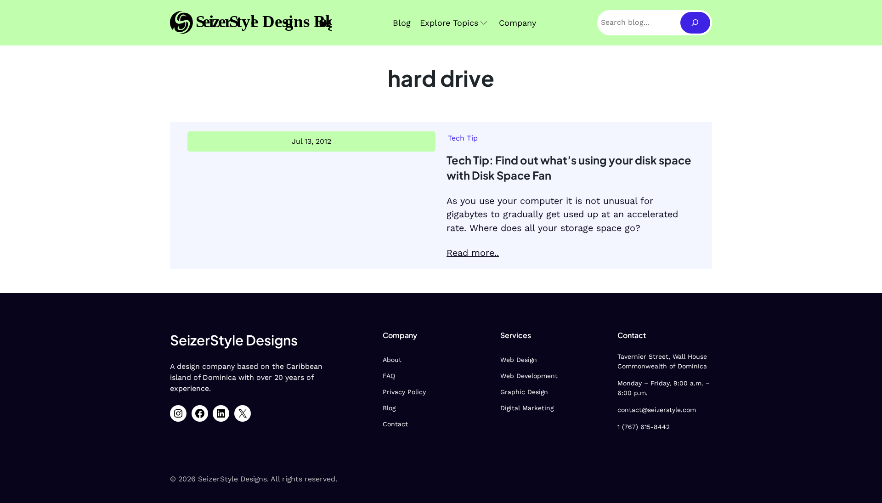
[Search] (695, 23)
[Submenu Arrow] (484, 23)
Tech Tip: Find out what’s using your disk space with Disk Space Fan (569, 167)
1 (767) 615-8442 (643, 426)
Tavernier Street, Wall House (662, 356)
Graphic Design (524, 392)
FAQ (389, 375)
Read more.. (473, 253)
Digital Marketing (527, 408)
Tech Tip (463, 138)
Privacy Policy (404, 392)
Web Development (529, 375)
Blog (389, 408)
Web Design (518, 359)
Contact (395, 424)
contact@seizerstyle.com (656, 409)
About (392, 359)
